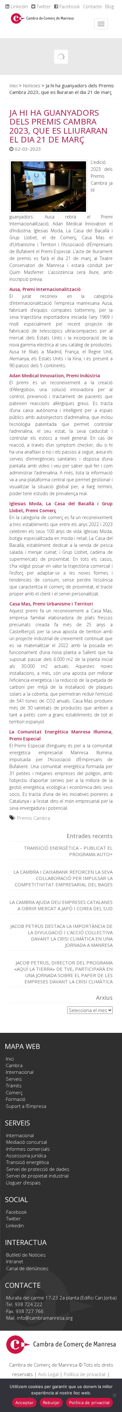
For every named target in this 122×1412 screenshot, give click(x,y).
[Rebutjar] (114, 1395)
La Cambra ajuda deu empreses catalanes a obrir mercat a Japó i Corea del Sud (61, 905)
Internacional (19, 1072)
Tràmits (14, 1085)
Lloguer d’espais (23, 1182)
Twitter (43, 6)
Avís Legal (48, 1374)
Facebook (69, 6)
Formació (15, 1099)
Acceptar (24, 1402)
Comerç (14, 1092)
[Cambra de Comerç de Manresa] (42, 24)
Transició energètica (27, 1162)
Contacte (92, 6)
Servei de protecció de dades (37, 1169)
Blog (109, 6)
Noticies (31, 85)
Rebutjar (51, 1402)
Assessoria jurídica (26, 1155)
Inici (13, 85)
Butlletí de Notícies (26, 1255)
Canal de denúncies (27, 1268)
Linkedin (18, 6)
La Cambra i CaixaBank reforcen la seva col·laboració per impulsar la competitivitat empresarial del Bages (63, 878)
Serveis (14, 1079)
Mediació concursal (26, 1142)
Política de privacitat (85, 1374)
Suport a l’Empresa (26, 1106)
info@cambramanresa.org (45, 1318)
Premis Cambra (33, 818)
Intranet (14, 1261)
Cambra (14, 1065)
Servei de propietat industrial (37, 1175)
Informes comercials (28, 1149)
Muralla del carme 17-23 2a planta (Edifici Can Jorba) (61, 1297)
